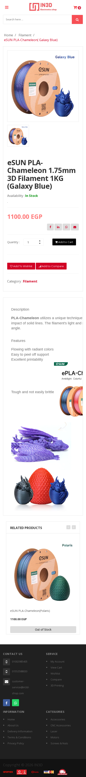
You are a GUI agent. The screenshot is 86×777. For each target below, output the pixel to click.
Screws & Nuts (59, 743)
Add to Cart (65, 242)
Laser (54, 731)
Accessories (58, 719)
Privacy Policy (16, 743)
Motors (55, 737)
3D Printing (57, 685)
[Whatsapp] (15, 702)
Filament (25, 35)
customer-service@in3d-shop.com (20, 687)
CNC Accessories (61, 725)
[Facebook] (6, 702)
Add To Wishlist (22, 266)
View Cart (56, 667)
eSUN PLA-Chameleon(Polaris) (30, 611)
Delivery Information (20, 731)
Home (8, 35)
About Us (13, 725)
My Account (57, 661)
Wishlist (55, 673)
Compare (56, 679)
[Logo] (43, 6)
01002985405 (19, 661)
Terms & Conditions (19, 737)
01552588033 (19, 671)
